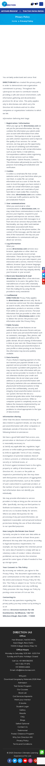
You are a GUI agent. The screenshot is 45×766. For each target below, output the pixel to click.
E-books (22, 703)
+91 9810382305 (26, 661)
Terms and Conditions (22, 744)
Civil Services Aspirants (22, 696)
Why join (22, 676)
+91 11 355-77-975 (22, 664)
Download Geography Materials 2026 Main (22, 679)
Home (14, 21)
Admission (22, 683)
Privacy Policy (22, 740)
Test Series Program (22, 686)
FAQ (22, 717)
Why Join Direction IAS (23, 737)
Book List (22, 693)
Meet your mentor (22, 700)
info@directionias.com (25, 670)
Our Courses (22, 689)
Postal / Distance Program (22, 734)
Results (22, 713)
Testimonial (22, 730)
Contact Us (22, 727)
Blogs (22, 720)
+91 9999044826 (22, 667)
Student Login (22, 706)
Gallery (23, 710)
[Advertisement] (22, 48)
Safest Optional (22, 723)
